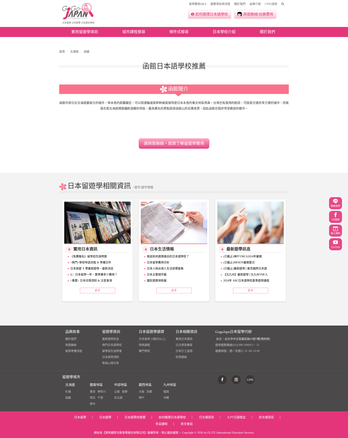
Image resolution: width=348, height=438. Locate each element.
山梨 (117, 391)
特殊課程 (144, 344)
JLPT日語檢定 (236, 417)
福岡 (166, 391)
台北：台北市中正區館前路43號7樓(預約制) (243, 338)
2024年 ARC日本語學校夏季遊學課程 (246, 280)
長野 (124, 391)
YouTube (335, 247)
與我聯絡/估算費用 (258, 14)
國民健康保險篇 (157, 280)
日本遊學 (105, 417)
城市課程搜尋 (133, 32)
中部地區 (120, 384)
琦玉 (92, 397)
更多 (97, 290)
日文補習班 (206, 417)
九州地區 (169, 384)
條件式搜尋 (178, 32)
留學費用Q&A (197, 3)
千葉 (100, 397)
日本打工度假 (184, 350)
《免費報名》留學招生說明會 (88, 256)
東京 (92, 391)
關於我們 (239, 3)
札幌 (68, 391)
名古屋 (118, 397)
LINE (250, 379)
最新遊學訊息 (110, 338)
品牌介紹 (255, 3)
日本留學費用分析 (158, 262)
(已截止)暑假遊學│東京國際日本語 (245, 268)
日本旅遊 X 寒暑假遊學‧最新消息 (91, 268)
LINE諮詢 (271, 3)
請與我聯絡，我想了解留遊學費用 (174, 143)
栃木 (92, 403)
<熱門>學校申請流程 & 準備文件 (90, 262)
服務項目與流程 (220, 3)
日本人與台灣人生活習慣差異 (165, 268)
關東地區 (96, 384)
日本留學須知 (110, 357)
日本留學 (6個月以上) (152, 338)
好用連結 (181, 357)
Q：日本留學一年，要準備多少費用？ (93, 274)
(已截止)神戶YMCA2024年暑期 (242, 256)
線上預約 (335, 233)
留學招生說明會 (112, 350)
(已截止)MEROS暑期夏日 (239, 262)
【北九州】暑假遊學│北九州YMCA (245, 274)
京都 (149, 391)
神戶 (141, 397)
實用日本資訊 (184, 338)
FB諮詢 (336, 219)
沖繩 (166, 397)
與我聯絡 (71, 344)
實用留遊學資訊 (84, 32)
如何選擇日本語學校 (211, 14)
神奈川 (101, 391)
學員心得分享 (110, 363)
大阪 (141, 391)
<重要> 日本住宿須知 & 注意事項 (91, 280)
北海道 (70, 384)
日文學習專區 (184, 344)
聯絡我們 (335, 206)
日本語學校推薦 (135, 417)
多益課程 (161, 424)
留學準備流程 (73, 350)
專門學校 (144, 350)
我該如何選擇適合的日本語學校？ (168, 256)
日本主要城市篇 (157, 274)
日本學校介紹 (224, 32)
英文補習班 (266, 417)
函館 (68, 397)
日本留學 (80, 417)
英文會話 (187, 424)
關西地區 (145, 384)
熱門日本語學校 (112, 344)
